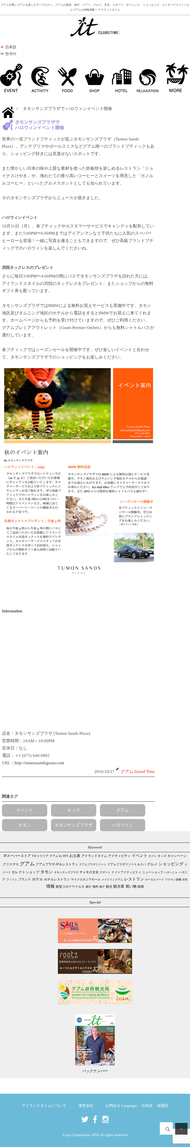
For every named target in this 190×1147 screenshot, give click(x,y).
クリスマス (11, 864)
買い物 (131, 886)
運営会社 (85, 1106)
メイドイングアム (112, 879)
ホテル (37, 879)
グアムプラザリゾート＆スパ (126, 864)
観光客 (118, 886)
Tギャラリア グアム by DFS (50, 856)
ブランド (24, 879)
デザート (105, 872)
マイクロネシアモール (85, 879)
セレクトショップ (25, 872)
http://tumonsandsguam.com (39, 763)
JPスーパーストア (17, 856)
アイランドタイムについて (44, 1106)
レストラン (134, 879)
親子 (102, 886)
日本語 (146, 1106)
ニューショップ (152, 872)
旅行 (89, 886)
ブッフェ (11, 879)
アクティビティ (119, 856)
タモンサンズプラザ (74, 825)
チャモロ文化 (89, 872)
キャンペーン (177, 856)
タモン (24, 825)
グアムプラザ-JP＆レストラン (57, 864)
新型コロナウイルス (70, 886)
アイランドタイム (94, 856)
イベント (24, 810)
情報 (50, 886)
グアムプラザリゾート (92, 864)
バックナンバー (95, 1071)
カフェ (152, 855)
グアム (122, 810)
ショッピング (171, 864)
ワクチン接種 (173, 879)
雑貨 (141, 886)
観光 (109, 886)
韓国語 (162, 1106)
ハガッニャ (171, 872)
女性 (185, 879)
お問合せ (112, 1106)
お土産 (74, 856)
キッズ (73, 810)
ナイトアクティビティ (126, 872)
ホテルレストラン (57, 879)
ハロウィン (122, 825)
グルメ (152, 864)
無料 (95, 886)
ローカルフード (154, 879)
